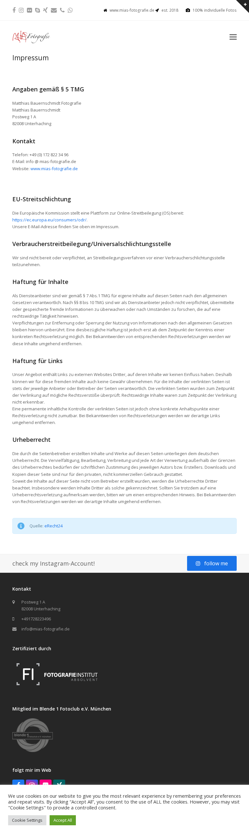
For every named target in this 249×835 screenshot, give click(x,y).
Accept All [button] (62, 820)
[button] (233, 37)
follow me (216, 563)
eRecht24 (53, 526)
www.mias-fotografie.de (54, 168)
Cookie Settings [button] (27, 820)
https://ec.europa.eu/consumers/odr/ (49, 220)
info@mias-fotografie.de (45, 629)
